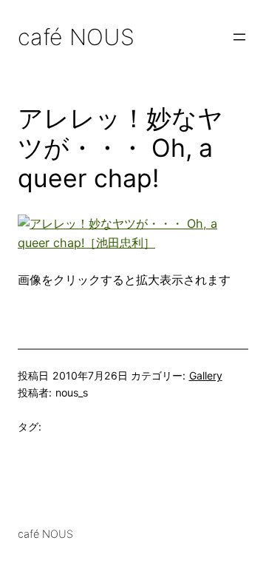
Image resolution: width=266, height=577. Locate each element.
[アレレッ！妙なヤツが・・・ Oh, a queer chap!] (133, 242)
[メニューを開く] (239, 37)
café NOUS (76, 37)
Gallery (205, 375)
